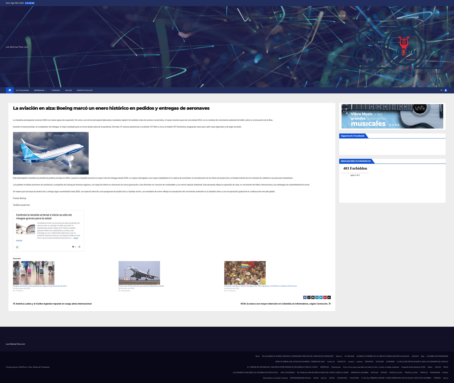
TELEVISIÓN (354, 378)
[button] (441, 90)
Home (257, 356)
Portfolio (445, 372)
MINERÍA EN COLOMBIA (360, 372)
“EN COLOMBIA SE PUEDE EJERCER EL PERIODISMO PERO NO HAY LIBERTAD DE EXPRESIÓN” (298, 356)
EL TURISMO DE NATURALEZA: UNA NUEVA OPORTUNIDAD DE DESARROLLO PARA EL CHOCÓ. (282, 367)
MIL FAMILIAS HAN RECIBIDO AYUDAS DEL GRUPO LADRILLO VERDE (323, 372)
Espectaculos (84, 90)
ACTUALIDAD (22, 90)
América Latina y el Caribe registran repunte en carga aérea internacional (53, 303)
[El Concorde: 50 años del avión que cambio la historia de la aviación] (170, 273)
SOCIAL (332, 378)
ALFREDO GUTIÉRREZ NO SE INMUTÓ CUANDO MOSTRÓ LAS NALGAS (383, 356)
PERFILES (424, 372)
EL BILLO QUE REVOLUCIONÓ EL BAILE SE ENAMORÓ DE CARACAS (422, 362)
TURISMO (55, 90)
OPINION (384, 372)
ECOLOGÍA (380, 362)
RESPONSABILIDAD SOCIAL (300, 378)
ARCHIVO (415, 356)
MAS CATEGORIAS (288, 372)
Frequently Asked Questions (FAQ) (413, 367)
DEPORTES (369, 362)
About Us (339, 356)
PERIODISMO (435, 372)
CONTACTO (341, 362)
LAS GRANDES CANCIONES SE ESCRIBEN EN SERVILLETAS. (255, 372)
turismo (445, 378)
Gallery (430, 367)
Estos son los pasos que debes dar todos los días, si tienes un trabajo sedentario (371, 367)
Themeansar (45, 367)
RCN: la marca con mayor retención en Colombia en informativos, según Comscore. (285, 303)
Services (324, 378)
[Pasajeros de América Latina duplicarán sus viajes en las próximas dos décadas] (64, 273)
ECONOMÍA (390, 362)
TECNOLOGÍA (342, 378)
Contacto (351, 362)
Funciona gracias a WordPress (16, 367)
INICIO (445, 367)
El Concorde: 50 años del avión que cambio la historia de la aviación (141, 286)
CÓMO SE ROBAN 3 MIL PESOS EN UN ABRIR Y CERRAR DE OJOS (300, 362)
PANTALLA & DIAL (395, 372)
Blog (422, 356)
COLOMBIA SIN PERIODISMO (437, 356)
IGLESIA (438, 367)
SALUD (68, 90)
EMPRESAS (39, 90)
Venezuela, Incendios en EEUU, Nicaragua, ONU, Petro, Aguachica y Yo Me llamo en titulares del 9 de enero (260, 286)
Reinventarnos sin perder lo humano (275, 378)
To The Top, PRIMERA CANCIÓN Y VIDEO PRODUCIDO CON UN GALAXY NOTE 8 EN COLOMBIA (396, 378)
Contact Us (331, 362)
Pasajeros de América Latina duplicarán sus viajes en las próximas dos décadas (39, 286)
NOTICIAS (374, 372)
